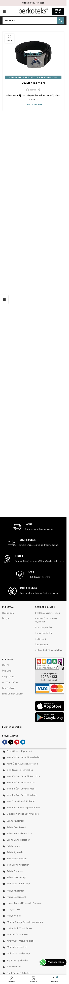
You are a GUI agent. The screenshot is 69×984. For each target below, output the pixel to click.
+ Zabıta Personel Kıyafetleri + (24, 77)
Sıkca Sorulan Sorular (12, 694)
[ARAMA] (60, 20)
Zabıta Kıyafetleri (43, 627)
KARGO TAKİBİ (57, 11)
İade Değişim (8, 688)
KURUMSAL (8, 607)
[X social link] (10, 742)
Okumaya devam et (33, 104)
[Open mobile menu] (4, 11)
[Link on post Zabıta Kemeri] (33, 54)
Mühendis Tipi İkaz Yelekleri (48, 650)
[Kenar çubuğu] (4, 299)
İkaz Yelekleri (41, 645)
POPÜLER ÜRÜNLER (45, 607)
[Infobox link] (33, 527)
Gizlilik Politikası (10, 682)
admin (33, 90)
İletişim (5, 619)
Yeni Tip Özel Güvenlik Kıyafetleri (46, 620)
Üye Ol (5, 665)
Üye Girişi (7, 671)
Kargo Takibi (8, 677)
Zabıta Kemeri (33, 83)
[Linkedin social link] (22, 742)
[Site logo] (33, 11)
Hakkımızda (8, 613)
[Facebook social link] (4, 742)
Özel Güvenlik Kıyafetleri (47, 613)
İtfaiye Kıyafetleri (43, 633)
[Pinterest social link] (16, 742)
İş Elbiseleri (40, 639)
